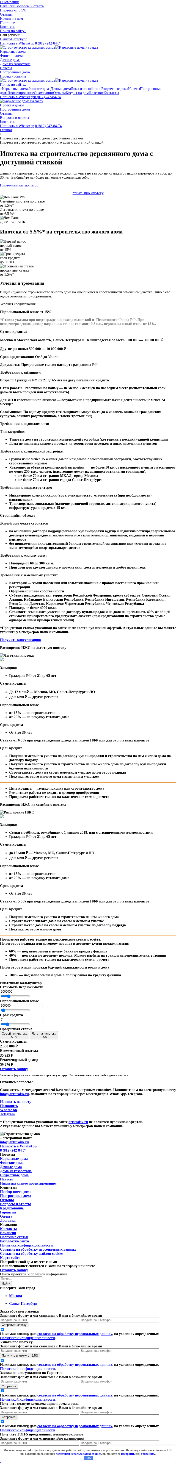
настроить (128, 1453)
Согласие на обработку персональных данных (38, 1249)
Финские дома (11, 56)
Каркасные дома (13, 51)
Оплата (6, 1216)
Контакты (7, 122)
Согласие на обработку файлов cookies (31, 1253)
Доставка (8, 1220)
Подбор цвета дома (15, 1192)
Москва (15, 1296)
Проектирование (13, 76)
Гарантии (8, 1212)
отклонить (148, 1453)
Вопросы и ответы (29, 6)
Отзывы (6, 113)
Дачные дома (10, 60)
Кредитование (12, 1208)
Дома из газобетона (15, 64)
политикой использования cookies (78, 1453)
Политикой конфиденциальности (27, 1338)
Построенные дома (15, 72)
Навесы (6, 68)
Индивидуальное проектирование (28, 1183)
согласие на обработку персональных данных (74, 1334)
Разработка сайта (14, 1241)
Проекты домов (12, 105)
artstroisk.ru (78, 1122)
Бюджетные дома (14, 1175)
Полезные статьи (14, 1237)
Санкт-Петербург (23, 1303)
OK (89, 1458)
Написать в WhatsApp (17, 43)
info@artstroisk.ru (14, 1094)
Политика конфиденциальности (26, 1245)
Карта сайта (10, 1258)
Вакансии (7, 6)
